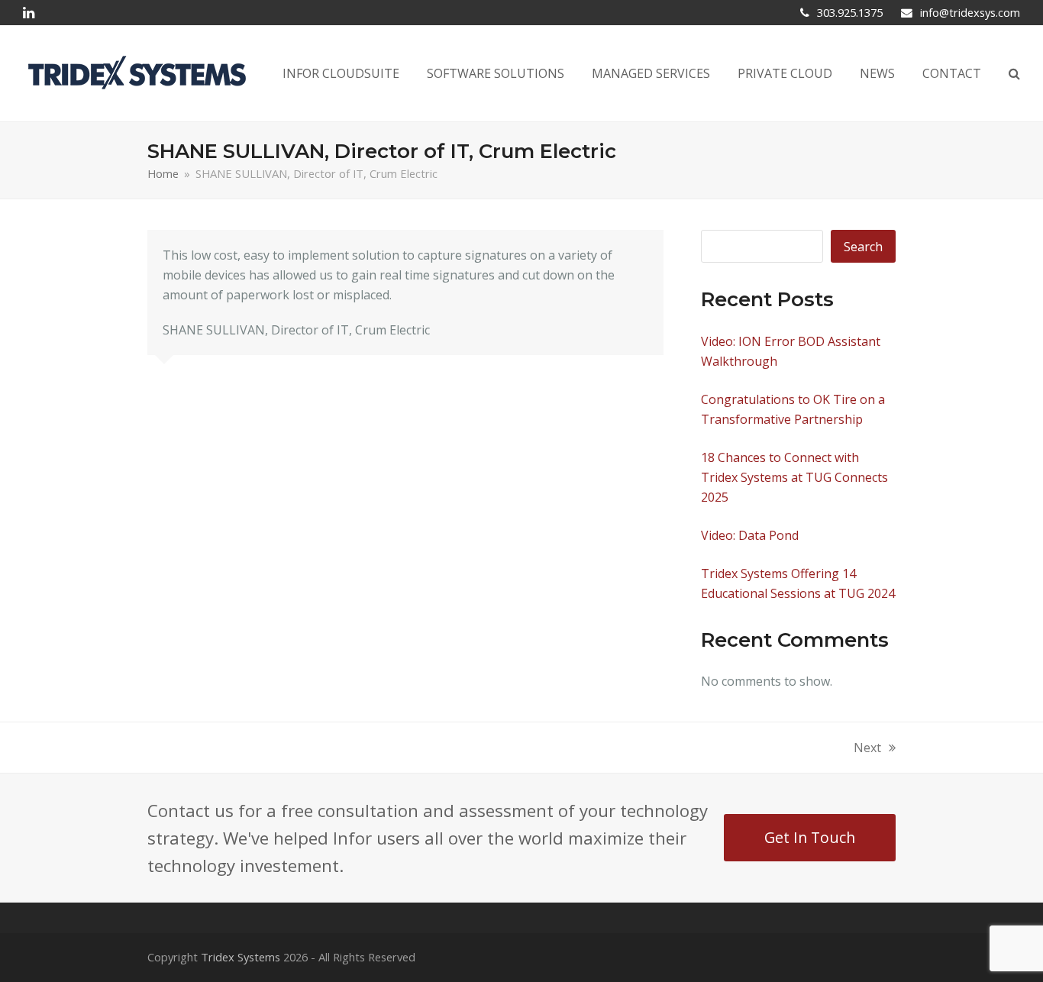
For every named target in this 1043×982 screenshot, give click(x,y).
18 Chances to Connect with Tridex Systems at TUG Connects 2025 (794, 477)
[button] (1014, 73)
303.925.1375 (850, 12)
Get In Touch (809, 837)
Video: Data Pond (750, 535)
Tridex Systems (240, 956)
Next (867, 748)
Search (863, 246)
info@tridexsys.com (970, 12)
